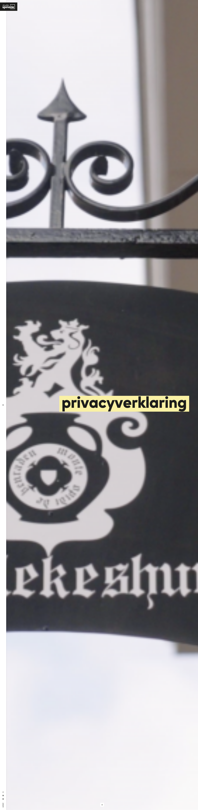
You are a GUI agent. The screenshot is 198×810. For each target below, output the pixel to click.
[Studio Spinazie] (8, 6)
